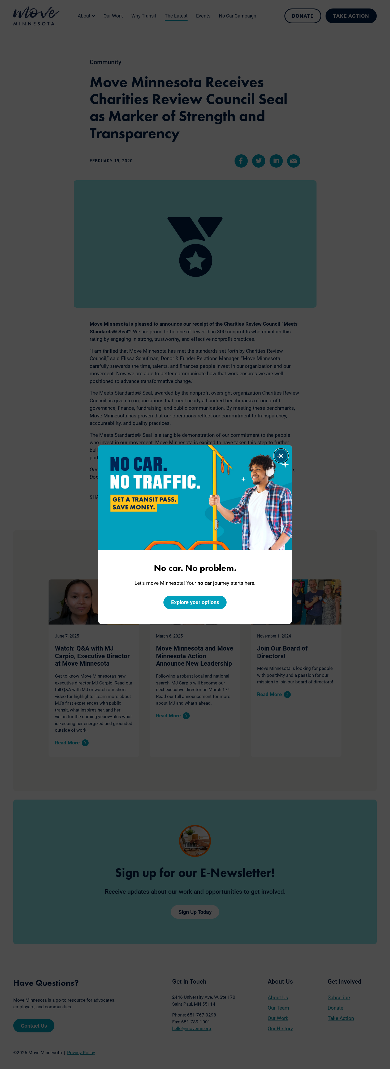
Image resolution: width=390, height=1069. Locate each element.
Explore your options (195, 602)
